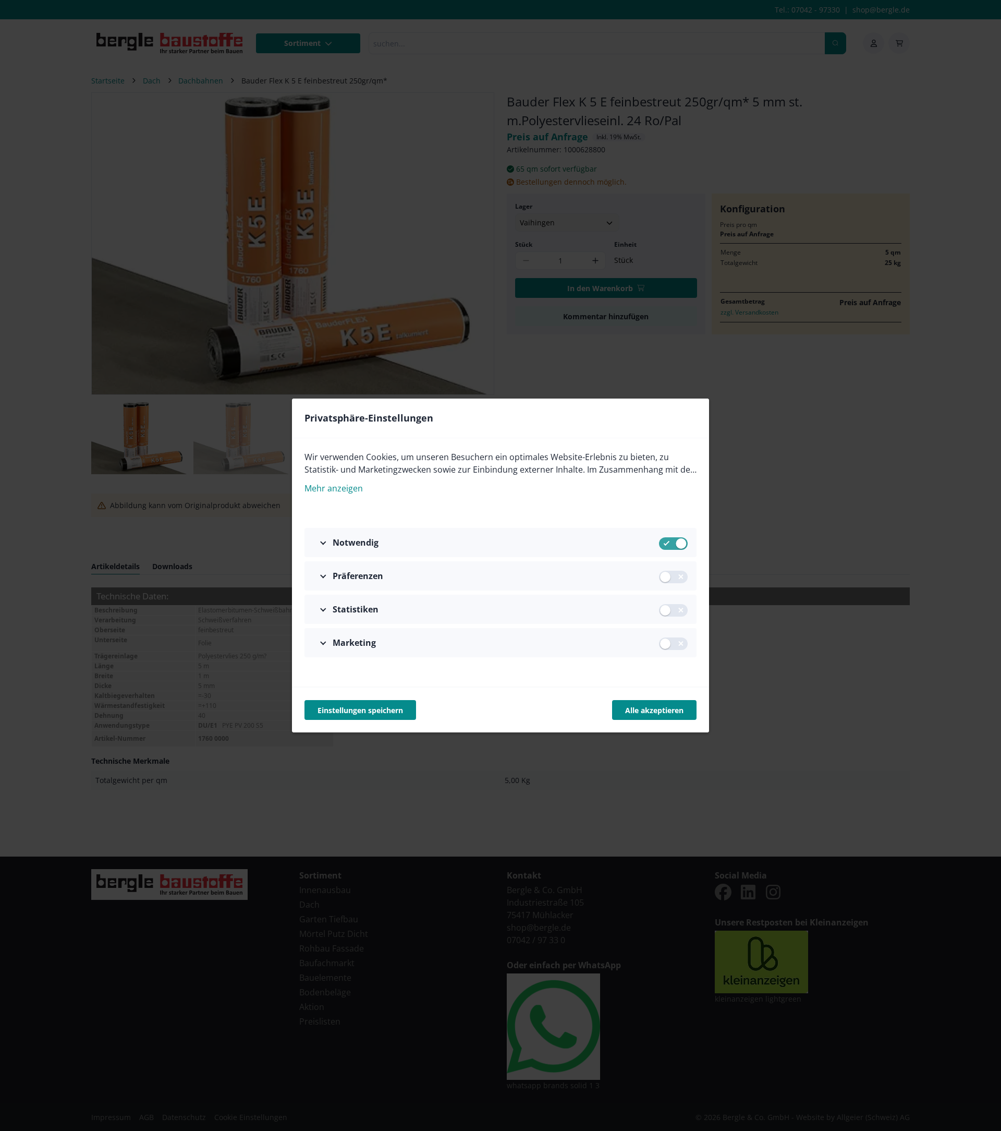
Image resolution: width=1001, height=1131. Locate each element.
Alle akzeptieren (654, 710)
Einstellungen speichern (360, 710)
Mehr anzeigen (333, 488)
